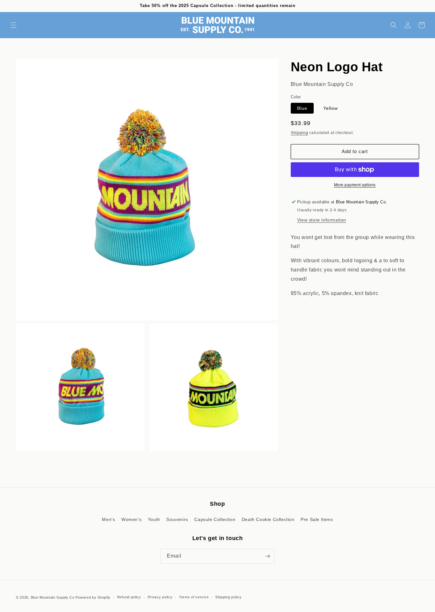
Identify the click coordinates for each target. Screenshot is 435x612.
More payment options (355, 185)
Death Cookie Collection (268, 519)
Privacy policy (160, 597)
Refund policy (129, 597)
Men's (108, 519)
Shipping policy (228, 597)
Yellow (330, 108)
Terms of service (194, 597)
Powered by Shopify (93, 597)
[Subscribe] (267, 556)
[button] (13, 25)
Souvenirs (177, 519)
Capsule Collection (214, 519)
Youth (154, 519)
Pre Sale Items (317, 519)
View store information (321, 219)
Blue (302, 108)
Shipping (299, 132)
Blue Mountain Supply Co (53, 597)
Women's (131, 519)
